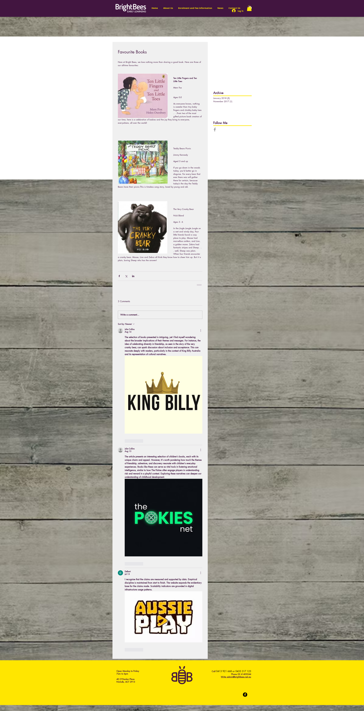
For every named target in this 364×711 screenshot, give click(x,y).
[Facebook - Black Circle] (245, 365)
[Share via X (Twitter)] (126, 276)
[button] (249, 8)
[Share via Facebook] (119, 276)
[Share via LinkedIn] (133, 276)
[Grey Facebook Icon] (214, 129)
